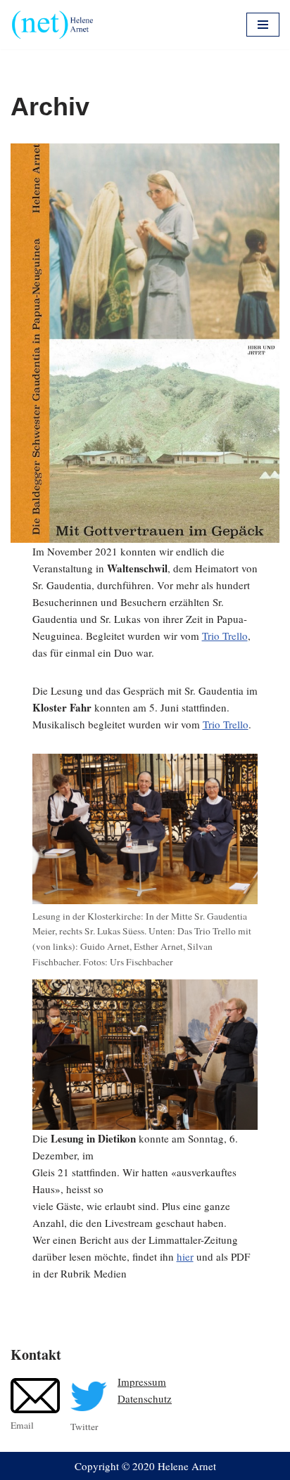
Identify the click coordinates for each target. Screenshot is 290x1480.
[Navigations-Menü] (262, 25)
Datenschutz (145, 1398)
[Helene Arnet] (56, 24)
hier (185, 1256)
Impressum (142, 1382)
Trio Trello (225, 636)
